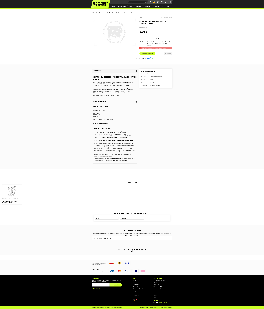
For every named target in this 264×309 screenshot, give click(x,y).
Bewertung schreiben (143, 27)
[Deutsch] (134, 300)
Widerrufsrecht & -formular (159, 286)
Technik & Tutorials (158, 293)
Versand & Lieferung (137, 286)
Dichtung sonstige (155, 85)
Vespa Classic (159, 6)
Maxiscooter (148, 6)
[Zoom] (136, 59)
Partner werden (136, 295)
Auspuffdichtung (121, 134)
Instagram (165, 302)
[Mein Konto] (158, 2)
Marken (155, 295)
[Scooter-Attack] (100, 4)
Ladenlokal (135, 293)
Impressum (156, 282)
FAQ (134, 282)
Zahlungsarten (136, 284)
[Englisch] (136, 300)
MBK (97, 218)
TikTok (160, 302)
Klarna (155, 297)
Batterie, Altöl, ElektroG (158, 288)
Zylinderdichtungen (111, 132)
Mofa (130, 6)
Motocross (138, 6)
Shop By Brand (102, 12)
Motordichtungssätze (112, 136)
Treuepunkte (135, 291)
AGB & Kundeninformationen (160, 280)
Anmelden (115, 285)
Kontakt (134, 280)
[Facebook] (157, 302)
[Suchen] (145, 2)
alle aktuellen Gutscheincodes (102, 290)
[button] (148, 58)
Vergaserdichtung (98, 136)
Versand (146, 33)
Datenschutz (156, 284)
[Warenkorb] (170, 2)
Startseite (95, 12)
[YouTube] (154, 302)
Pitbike (168, 6)
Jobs (155, 291)
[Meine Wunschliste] (162, 2)
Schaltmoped (122, 6)
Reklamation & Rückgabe (138, 288)
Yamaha (108, 12)
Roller (113, 6)
